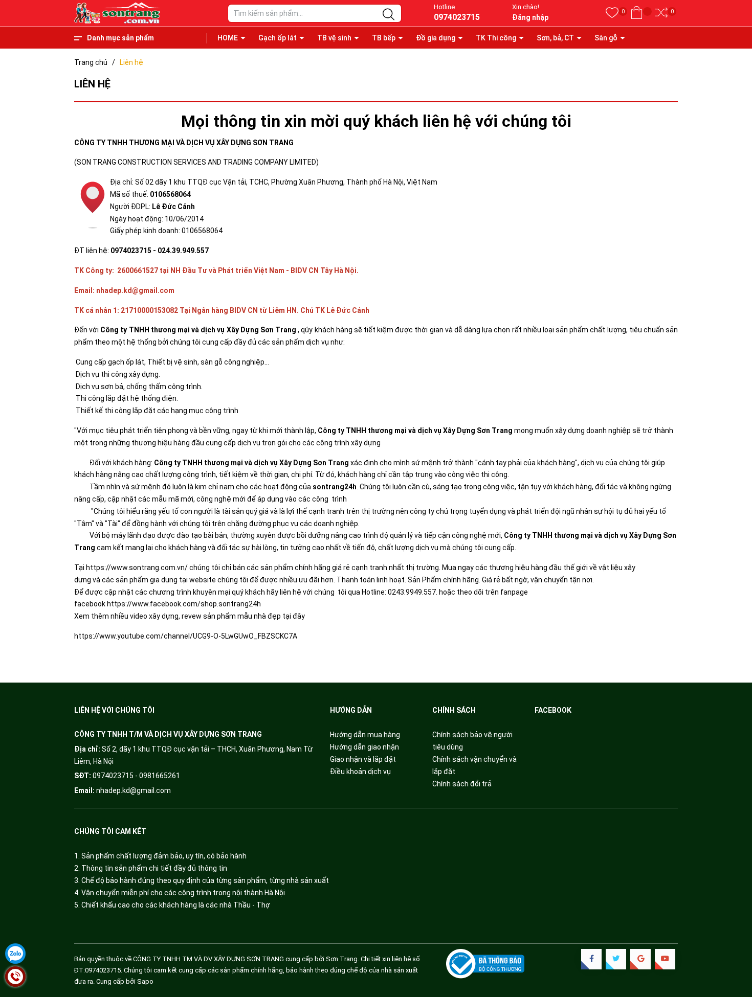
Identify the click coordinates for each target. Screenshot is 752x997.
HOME (227, 38)
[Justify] (389, 15)
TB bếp (383, 38)
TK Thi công (496, 38)
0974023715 (457, 17)
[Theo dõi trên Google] (640, 959)
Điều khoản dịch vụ (360, 771)
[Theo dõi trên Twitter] (616, 959)
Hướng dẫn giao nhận (364, 747)
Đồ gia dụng (435, 38)
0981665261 (159, 776)
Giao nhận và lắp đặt (363, 759)
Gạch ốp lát (277, 38)
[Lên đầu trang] (731, 946)
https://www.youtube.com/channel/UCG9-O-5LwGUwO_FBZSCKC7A (185, 636)
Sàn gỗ (605, 38)
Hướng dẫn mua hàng (365, 735)
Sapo (145, 981)
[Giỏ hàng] (636, 13)
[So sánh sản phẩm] (661, 13)
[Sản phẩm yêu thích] (612, 13)
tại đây (294, 616)
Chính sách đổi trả (462, 784)
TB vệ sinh (334, 38)
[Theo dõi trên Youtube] (665, 959)
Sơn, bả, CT (555, 38)
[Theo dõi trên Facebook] (591, 959)
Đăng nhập (530, 17)
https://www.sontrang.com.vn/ (137, 567)
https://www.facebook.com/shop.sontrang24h (184, 604)
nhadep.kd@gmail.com (133, 790)
